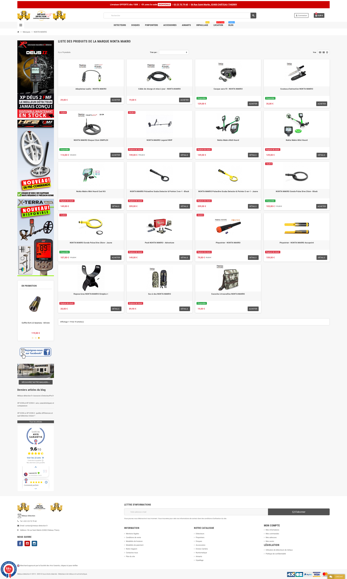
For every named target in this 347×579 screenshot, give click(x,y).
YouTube (27, 543)
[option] (36, 312)
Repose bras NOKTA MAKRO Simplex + (91, 294)
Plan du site (130, 556)
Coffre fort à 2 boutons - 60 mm (36, 323)
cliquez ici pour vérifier (69, 565)
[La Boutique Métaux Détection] (41, 15)
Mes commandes (272, 534)
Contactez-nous (132, 553)
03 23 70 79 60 (181, 4)
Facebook (20, 543)
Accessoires (200, 545)
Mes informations (272, 530)
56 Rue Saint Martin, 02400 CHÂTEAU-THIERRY (214, 4)
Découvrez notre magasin (36, 382)
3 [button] (39, 338)
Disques (199, 541)
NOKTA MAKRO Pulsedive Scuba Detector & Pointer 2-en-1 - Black (159, 191)
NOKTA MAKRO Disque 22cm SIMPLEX (91, 140)
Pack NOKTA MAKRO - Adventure (159, 243)
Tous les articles (35, 422)
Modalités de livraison (134, 541)
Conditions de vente (133, 537)
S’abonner (300, 512)
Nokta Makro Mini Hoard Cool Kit (91, 191)
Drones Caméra (202, 549)
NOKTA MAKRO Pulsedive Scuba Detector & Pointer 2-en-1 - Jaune (228, 191)
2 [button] (36, 338)
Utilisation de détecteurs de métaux (279, 550)
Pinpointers (200, 537)
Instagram (34, 543)
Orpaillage (199, 560)
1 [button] (32, 338)
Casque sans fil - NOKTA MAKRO (228, 89)
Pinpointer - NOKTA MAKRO (228, 243)
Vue (314, 52)
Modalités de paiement (134, 545)
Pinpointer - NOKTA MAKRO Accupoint (297, 243)
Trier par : (154, 52)
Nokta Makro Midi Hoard (228, 140)
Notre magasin (131, 549)
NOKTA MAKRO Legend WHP (159, 140)
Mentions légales (132, 534)
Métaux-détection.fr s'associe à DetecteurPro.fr (35, 396)
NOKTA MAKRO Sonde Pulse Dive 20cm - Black (296, 191)
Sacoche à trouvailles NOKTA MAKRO (228, 294)
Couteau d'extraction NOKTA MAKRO (296, 89)
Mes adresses (271, 537)
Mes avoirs (270, 541)
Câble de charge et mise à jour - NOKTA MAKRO (159, 89)
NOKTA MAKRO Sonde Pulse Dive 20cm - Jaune (91, 243)
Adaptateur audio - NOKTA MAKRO (90, 89)
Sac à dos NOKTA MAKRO (159, 294)
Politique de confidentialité (276, 554)
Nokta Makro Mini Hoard (297, 140)
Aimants (199, 556)
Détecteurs (200, 534)
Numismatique (201, 553)
